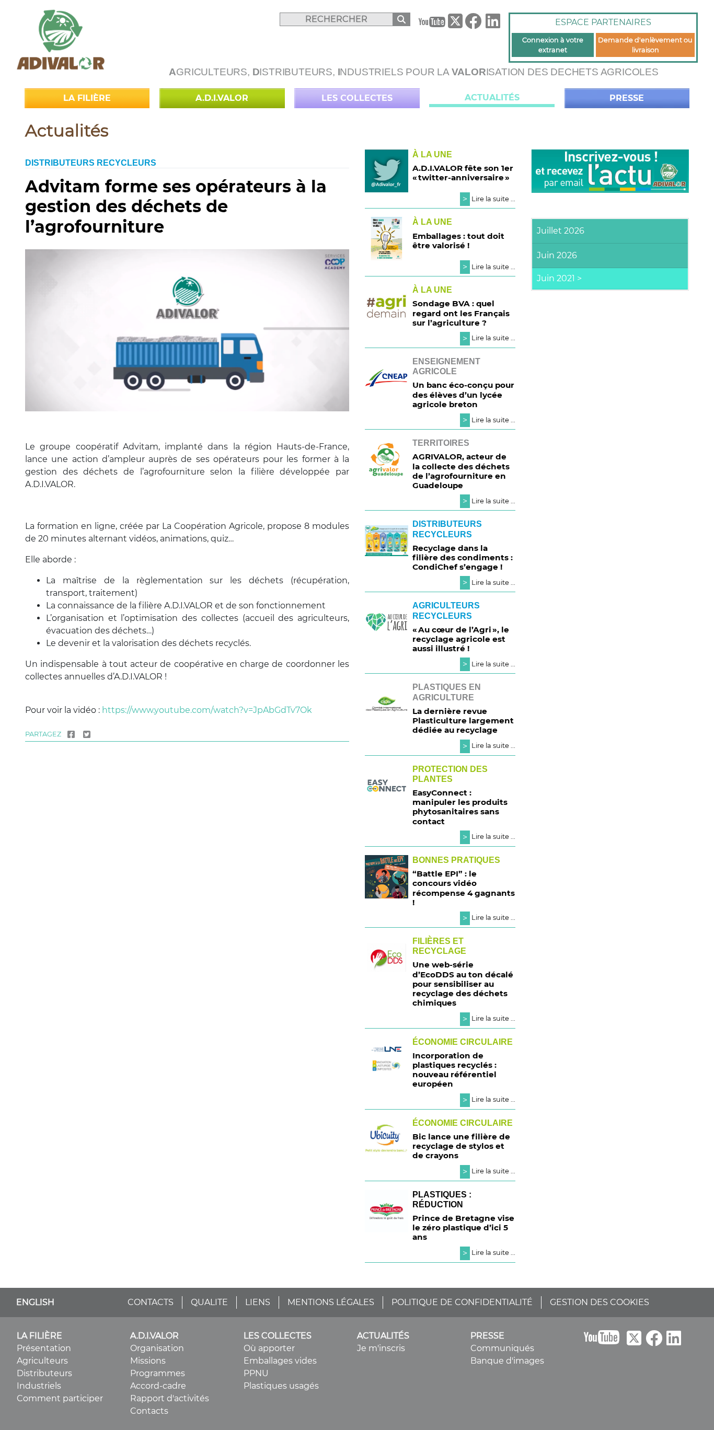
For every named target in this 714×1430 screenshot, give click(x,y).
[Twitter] (87, 734)
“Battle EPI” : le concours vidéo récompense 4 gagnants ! (463, 888)
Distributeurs (44, 1373)
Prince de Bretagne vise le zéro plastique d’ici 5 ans (463, 1227)
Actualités (492, 97)
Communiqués (502, 1348)
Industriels (39, 1386)
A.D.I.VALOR (221, 98)
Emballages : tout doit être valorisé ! (458, 240)
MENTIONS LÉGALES (330, 1302)
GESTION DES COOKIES (599, 1302)
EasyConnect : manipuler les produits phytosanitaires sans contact (460, 807)
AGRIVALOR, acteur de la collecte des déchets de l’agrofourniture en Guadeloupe (461, 471)
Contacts (149, 1411)
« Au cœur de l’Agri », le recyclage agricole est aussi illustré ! (460, 639)
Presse (626, 98)
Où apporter (269, 1348)
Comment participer (60, 1398)
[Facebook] (473, 24)
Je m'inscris (381, 1348)
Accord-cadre (158, 1386)
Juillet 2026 (560, 231)
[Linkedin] (493, 24)
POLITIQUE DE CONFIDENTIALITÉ (462, 1302)
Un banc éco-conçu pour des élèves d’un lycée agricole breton (463, 394)
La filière (87, 98)
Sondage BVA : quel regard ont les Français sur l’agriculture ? (461, 312)
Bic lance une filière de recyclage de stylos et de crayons (461, 1146)
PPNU (256, 1373)
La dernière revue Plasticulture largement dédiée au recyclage (463, 720)
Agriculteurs (42, 1361)
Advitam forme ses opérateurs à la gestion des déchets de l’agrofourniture (176, 206)
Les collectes (357, 98)
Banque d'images (507, 1361)
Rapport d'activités (169, 1398)
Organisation (157, 1348)
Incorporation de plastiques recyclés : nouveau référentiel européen (454, 1070)
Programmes (157, 1373)
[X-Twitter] (455, 23)
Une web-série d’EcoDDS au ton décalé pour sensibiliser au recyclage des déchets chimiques (462, 984)
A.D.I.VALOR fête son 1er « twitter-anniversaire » (462, 172)
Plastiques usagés (281, 1386)
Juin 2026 (557, 255)
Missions (148, 1361)
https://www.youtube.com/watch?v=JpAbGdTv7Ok (207, 710)
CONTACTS (151, 1302)
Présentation (44, 1348)
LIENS (257, 1302)
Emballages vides (280, 1361)
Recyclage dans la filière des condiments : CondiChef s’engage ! (462, 557)
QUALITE (209, 1302)
